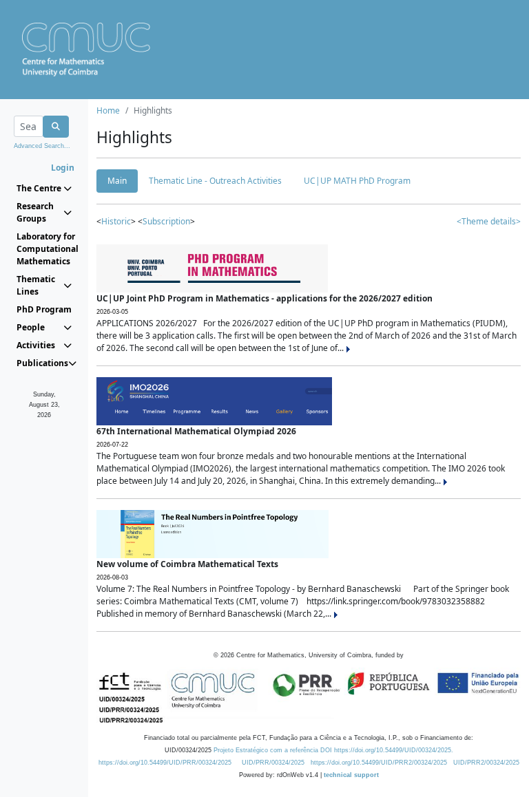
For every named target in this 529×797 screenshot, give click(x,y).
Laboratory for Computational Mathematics (44, 249)
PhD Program (44, 309)
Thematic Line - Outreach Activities (215, 181)
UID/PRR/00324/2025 (273, 762)
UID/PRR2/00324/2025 (486, 762)
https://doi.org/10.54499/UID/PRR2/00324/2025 (379, 762)
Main (117, 181)
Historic (116, 221)
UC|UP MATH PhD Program (357, 181)
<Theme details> (489, 221)
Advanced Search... (42, 145)
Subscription (166, 221)
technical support (351, 775)
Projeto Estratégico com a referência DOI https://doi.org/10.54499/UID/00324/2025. (333, 750)
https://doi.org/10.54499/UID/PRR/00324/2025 (164, 762)
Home (108, 110)
